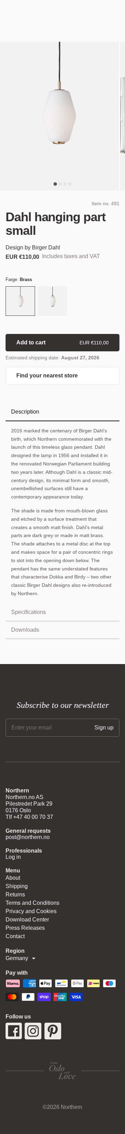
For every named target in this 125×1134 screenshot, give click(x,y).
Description (25, 412)
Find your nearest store (47, 375)
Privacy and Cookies (31, 911)
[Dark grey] (52, 301)
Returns (15, 894)
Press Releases (25, 928)
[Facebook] (14, 1031)
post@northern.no (28, 837)
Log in (13, 857)
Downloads (25, 630)
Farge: (19, 279)
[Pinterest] (52, 1031)
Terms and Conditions (32, 903)
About (13, 878)
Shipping (17, 886)
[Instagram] (33, 1031)
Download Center (27, 920)
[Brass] (20, 301)
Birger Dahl (46, 247)
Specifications (28, 612)
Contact (15, 936)
